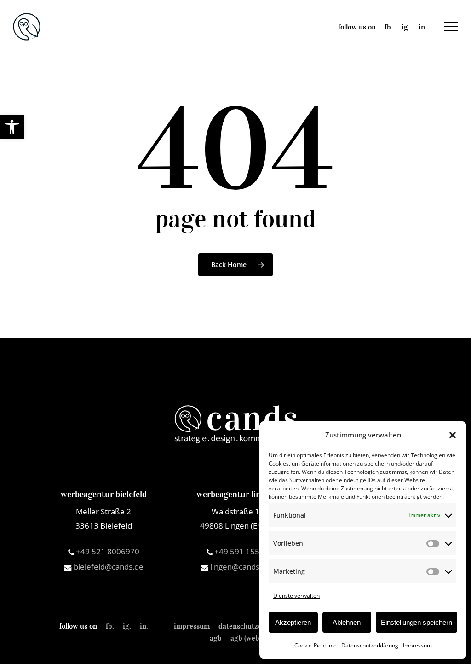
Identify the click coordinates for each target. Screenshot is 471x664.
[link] (12, 127)
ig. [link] (406, 26)
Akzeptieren (293, 622)
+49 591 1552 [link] (238, 551)
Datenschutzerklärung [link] (369, 645)
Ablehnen (347, 622)
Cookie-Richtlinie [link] (315, 645)
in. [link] (423, 26)
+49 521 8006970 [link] (106, 551)
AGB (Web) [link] (245, 637)
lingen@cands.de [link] (239, 566)
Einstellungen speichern (416, 622)
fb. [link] (389, 26)
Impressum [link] (417, 645)
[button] (452, 435)
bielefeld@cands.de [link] (108, 566)
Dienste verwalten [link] (296, 596)
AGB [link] (216, 637)
